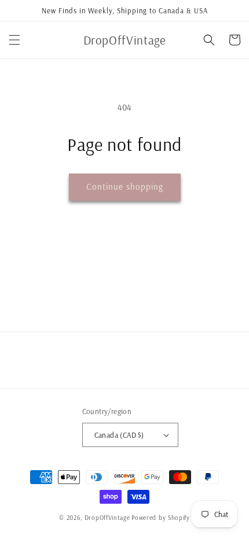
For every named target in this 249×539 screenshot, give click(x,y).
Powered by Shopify (160, 518)
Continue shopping (124, 186)
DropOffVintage (107, 518)
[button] (14, 40)
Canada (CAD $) (119, 435)
